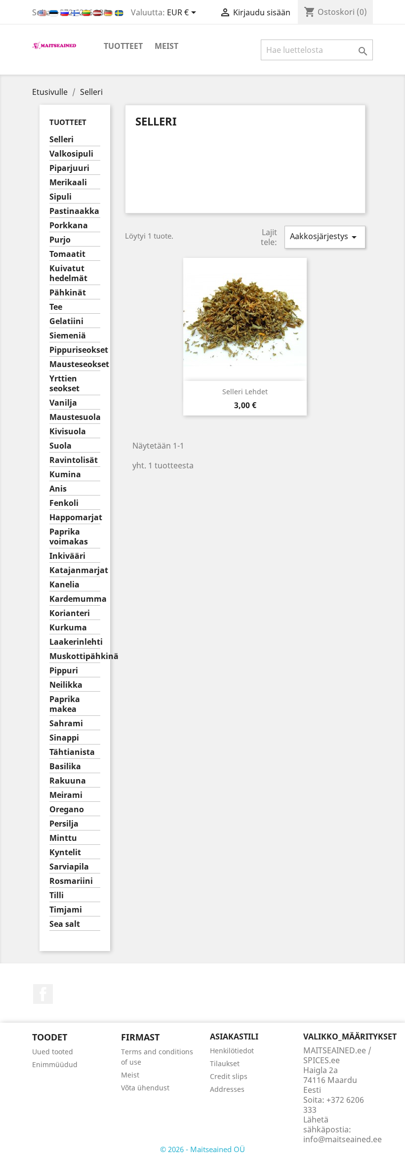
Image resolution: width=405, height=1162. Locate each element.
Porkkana (68, 225)
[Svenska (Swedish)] (119, 12)
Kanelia (64, 585)
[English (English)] (43, 12)
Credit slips (228, 1076)
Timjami (65, 910)
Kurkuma (68, 627)
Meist (166, 46)
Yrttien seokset (64, 384)
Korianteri (69, 613)
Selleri (61, 139)
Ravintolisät (73, 460)
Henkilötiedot (232, 1050)
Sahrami (66, 723)
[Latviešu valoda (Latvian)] (98, 12)
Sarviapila (69, 867)
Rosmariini (71, 881)
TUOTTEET (123, 46)
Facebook (43, 994)
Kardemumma (74, 599)
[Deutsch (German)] (109, 12)
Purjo (60, 240)
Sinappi (64, 738)
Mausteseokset (74, 364)
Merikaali (68, 182)
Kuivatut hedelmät (68, 273)
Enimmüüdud (55, 1064)
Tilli (56, 895)
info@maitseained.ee (342, 1139)
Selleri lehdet (245, 391)
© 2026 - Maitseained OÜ (202, 1149)
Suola (60, 446)
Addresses (227, 1089)
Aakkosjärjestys (325, 237)
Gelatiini (66, 321)
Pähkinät (67, 293)
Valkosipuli (71, 154)
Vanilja (63, 403)
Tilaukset (225, 1063)
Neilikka (65, 685)
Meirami (65, 795)
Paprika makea (64, 704)
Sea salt (64, 924)
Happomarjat (74, 517)
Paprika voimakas (68, 537)
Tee (55, 307)
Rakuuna (67, 781)
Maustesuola (74, 417)
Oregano (66, 809)
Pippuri (63, 670)
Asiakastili (234, 1036)
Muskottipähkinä (74, 656)
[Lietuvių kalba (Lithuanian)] (87, 12)
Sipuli (60, 197)
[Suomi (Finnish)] (76, 12)
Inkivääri (67, 556)
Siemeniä (67, 336)
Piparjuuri (69, 168)
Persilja (64, 824)
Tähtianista (72, 752)
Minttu (63, 838)
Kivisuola (67, 431)
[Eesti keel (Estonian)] (54, 12)
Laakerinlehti (74, 642)
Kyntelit (65, 852)
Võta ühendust (145, 1087)
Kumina (65, 474)
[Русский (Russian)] (65, 12)
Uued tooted (52, 1051)
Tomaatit (67, 254)
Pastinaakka (74, 211)
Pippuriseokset (74, 350)
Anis (58, 489)
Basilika (65, 766)
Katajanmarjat (74, 570)
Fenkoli (64, 503)
